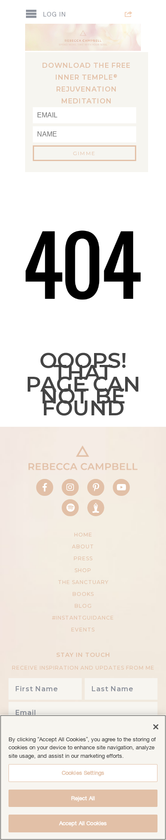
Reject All (83, 798)
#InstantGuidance (83, 618)
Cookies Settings (83, 773)
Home (83, 534)
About (83, 546)
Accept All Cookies (83, 823)
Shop (83, 570)
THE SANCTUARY (83, 582)
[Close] (155, 727)
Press (83, 558)
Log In (54, 14)
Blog (83, 606)
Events (83, 629)
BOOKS (83, 594)
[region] (83, 777)
